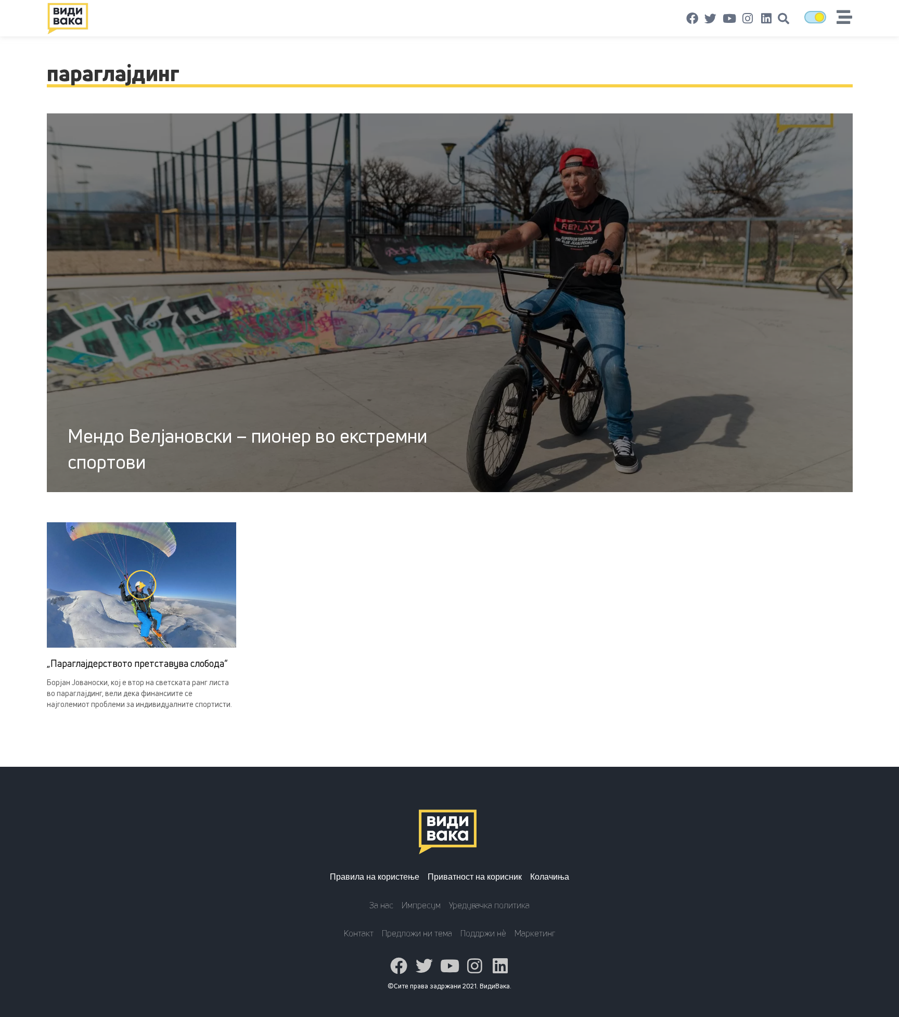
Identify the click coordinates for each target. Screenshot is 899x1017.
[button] (783, 18)
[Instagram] (747, 18)
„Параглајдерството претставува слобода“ (137, 663)
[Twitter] (710, 18)
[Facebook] (692, 18)
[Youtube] (729, 18)
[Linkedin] (766, 18)
